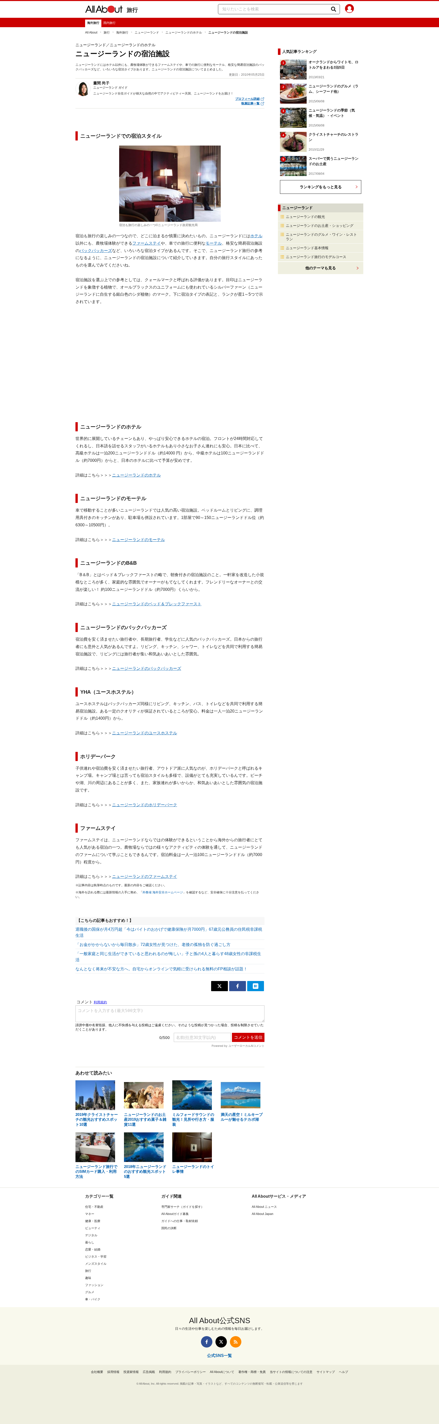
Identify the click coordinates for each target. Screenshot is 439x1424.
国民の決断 (169, 1228)
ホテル (256, 236)
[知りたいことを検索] (333, 9)
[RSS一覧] (235, 1342)
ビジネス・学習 (95, 1256)
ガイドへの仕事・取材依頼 (179, 1221)
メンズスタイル (95, 1263)
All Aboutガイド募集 (175, 1214)
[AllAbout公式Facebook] (206, 1342)
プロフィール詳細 (247, 99)
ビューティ (92, 1228)
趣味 (88, 1278)
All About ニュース (264, 1207)
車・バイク (92, 1299)
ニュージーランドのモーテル (138, 539)
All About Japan (262, 1214)
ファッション (94, 1285)
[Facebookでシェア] (237, 986)
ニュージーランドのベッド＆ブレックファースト (156, 604)
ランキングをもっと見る (321, 187)
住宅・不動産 (94, 1207)
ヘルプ (343, 1372)
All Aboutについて (222, 1372)
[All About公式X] (221, 1342)
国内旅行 (109, 23)
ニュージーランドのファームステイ (144, 876)
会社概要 (97, 1372)
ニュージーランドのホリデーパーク (144, 805)
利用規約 (165, 1372)
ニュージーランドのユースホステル (144, 733)
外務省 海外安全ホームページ (163, 892)
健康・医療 (92, 1221)
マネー (89, 1214)
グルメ (89, 1292)
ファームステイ (146, 243)
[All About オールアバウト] (104, 10)
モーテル (214, 243)
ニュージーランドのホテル (183, 32)
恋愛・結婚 (92, 1249)
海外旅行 (93, 23)
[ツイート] (219, 986)
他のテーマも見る (320, 268)
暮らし (89, 1242)
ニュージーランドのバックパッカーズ (146, 668)
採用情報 (113, 1372)
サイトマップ (326, 1372)
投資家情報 (131, 1372)
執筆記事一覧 (250, 103)
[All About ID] (349, 9)
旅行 (132, 10)
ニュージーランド (147, 32)
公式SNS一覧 (219, 1355)
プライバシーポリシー (190, 1372)
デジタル (91, 1235)
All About (91, 32)
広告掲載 (149, 1372)
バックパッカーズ (96, 250)
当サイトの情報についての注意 (291, 1372)
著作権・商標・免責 (252, 1372)
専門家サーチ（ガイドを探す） (182, 1207)
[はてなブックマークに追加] (255, 986)
